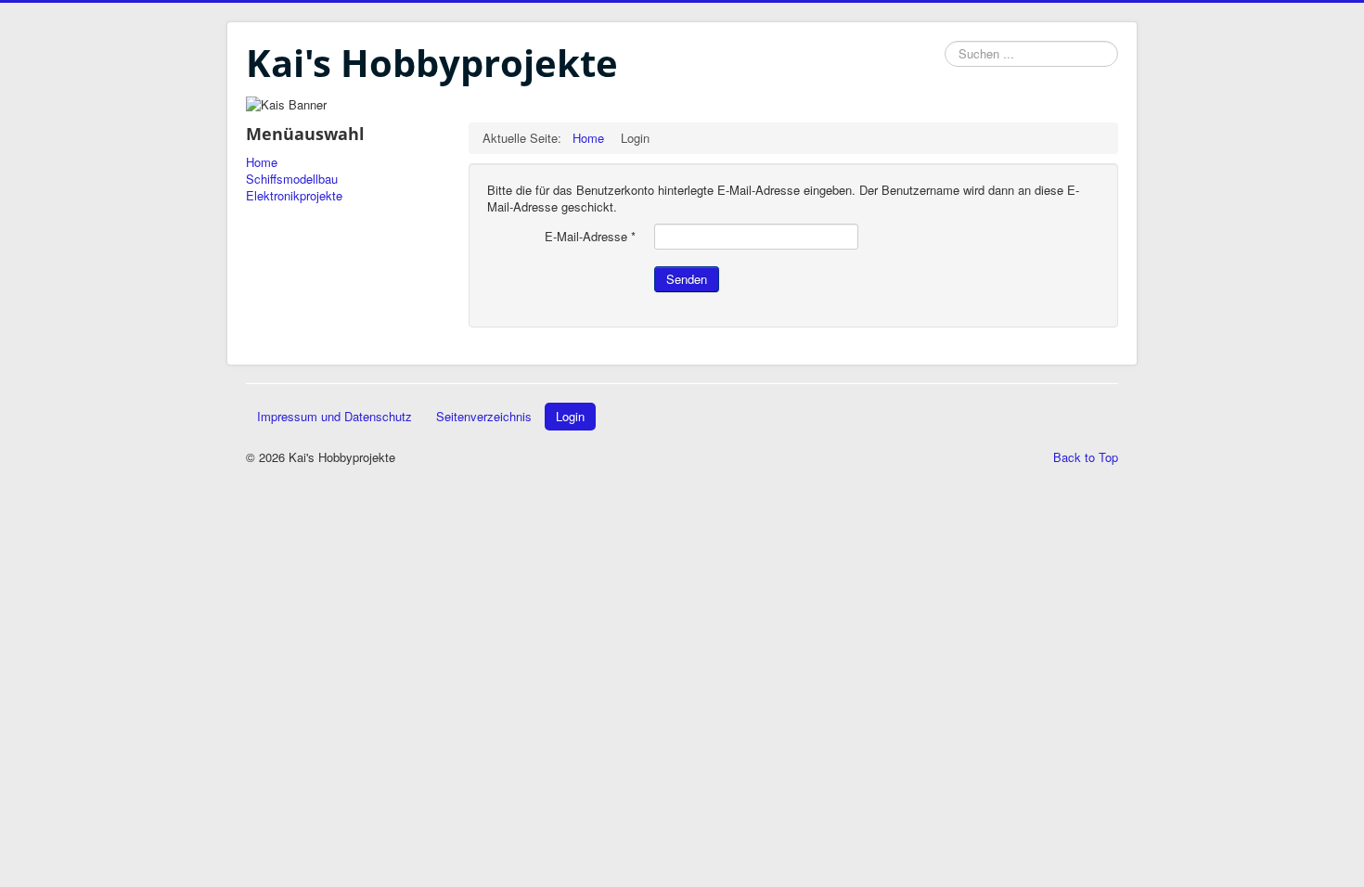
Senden (686, 279)
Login (570, 416)
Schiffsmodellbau (292, 179)
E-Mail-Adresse (590, 236)
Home (261, 162)
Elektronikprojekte (294, 195)
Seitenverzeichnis (484, 416)
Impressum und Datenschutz (334, 416)
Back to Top (1085, 457)
